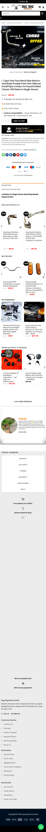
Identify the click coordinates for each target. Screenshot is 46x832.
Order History (9, 791)
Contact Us (8, 724)
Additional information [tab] (11, 189)
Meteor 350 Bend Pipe (23, 142)
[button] (3, 7)
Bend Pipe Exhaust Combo (18, 138)
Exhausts (13, 142)
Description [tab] (6, 185)
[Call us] (24, 1)
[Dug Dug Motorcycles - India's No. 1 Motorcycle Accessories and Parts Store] (23, 7)
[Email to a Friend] (14, 154)
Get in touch (29, 150)
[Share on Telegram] (25, 154)
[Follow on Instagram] (21, 1)
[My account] (43, 7)
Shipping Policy (9, 763)
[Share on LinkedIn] (21, 154)
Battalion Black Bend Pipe (35, 138)
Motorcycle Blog (10, 741)
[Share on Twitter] (10, 154)
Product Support (10, 732)
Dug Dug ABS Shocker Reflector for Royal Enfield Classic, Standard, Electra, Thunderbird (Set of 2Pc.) (34, 287)
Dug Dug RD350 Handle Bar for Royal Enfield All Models (11, 284)
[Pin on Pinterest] (18, 154)
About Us (7, 745)
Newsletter (8, 795)
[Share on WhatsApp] (3, 154)
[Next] (44, 230)
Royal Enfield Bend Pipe (14, 23)
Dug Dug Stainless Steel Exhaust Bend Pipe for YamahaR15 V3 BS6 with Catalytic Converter (34, 236)
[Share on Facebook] (7, 154)
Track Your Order (10, 799)
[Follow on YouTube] (26, 1)
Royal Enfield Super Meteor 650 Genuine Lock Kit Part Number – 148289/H (34, 376)
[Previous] (1, 230)
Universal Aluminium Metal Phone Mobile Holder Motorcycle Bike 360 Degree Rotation (11, 329)
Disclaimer (8, 771)
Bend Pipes (5, 140)
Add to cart (19, 121)
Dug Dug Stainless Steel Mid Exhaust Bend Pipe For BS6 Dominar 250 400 (11, 235)
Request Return (10, 736)
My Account (8, 787)
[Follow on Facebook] (19, 1)
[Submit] (42, 13)
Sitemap (7, 728)
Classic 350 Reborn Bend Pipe (34, 23)
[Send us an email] (23, 1)
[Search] (8, 7)
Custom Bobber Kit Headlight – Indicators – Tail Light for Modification (11, 377)
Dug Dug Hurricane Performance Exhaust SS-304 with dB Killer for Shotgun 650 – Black (34, 329)
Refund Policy (9, 754)
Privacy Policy (9, 775)
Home (3, 23)
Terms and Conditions (12, 767)
